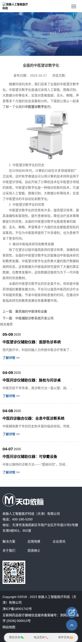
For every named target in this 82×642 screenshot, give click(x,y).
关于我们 (9, 550)
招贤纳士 (34, 550)
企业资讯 (59, 541)
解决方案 (9, 541)
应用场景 (34, 541)
